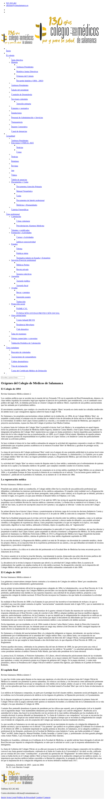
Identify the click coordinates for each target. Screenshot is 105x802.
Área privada (11, 12)
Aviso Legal (11, 797)
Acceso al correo (13, 10)
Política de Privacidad (26, 797)
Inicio (3, 797)
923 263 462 (11, 3)
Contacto (46, 797)
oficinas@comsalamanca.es (17, 5)
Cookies (39, 797)
